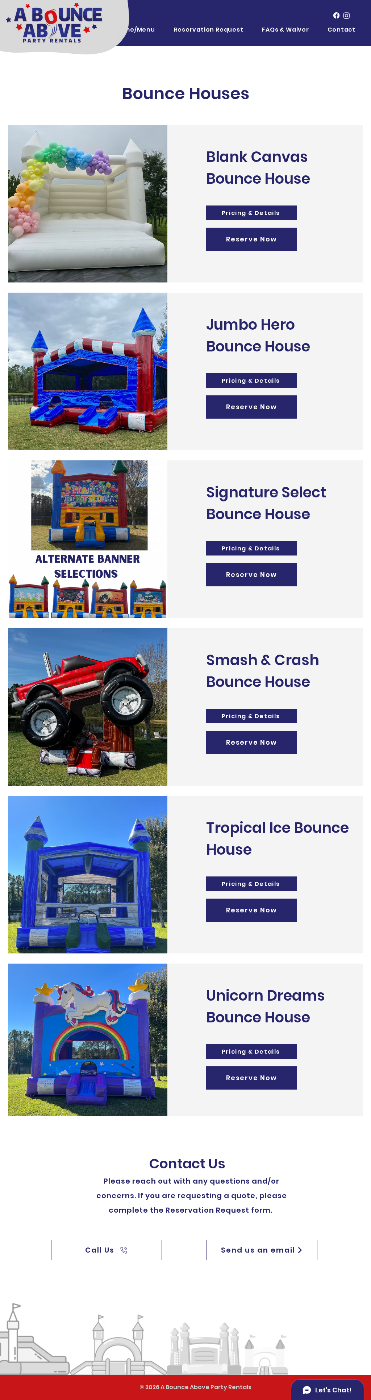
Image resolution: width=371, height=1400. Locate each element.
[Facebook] (336, 15)
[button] (281, 29)
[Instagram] (346, 15)
